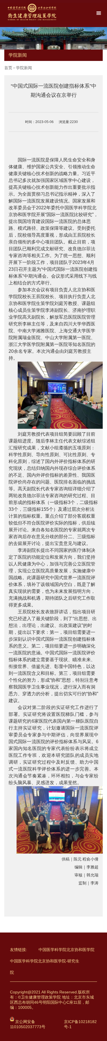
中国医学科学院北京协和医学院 (66, 949)
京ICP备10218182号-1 (80, 1024)
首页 (8, 67)
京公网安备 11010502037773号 (27, 1024)
